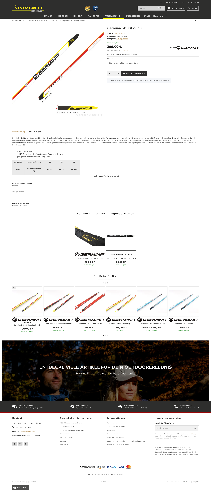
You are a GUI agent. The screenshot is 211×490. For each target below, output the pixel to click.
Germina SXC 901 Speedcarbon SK (27, 325)
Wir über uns (112, 423)
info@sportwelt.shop (27, 431)
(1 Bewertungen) (121, 33)
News (168, 2)
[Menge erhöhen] (118, 73)
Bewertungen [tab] (34, 132)
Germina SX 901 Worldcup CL (121, 324)
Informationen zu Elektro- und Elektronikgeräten (126, 441)
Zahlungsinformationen (116, 427)
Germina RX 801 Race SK (183, 324)
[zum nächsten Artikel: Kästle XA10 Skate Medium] (195, 21)
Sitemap (63, 441)
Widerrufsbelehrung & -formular (72, 430)
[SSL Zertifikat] (88, 8)
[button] (182, 2)
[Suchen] (161, 8)
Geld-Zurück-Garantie (115, 437)
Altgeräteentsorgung (68, 437)
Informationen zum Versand (118, 445)
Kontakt (175, 2)
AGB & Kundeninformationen (71, 423)
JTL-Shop (178, 482)
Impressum (64, 445)
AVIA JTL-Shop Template (190, 482)
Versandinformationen (116, 434)
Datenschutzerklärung (68, 427)
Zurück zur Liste (19, 21)
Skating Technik (122, 39)
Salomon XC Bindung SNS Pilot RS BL (121, 258)
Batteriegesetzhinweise (69, 434)
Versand (125, 50)
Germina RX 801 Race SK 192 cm (152, 324)
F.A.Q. (161, 2)
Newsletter (111, 430)
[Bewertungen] (27, 322)
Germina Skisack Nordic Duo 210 (90, 258)
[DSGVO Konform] (95, 8)
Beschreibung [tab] (18, 132)
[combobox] (153, 63)
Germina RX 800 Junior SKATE (90, 324)
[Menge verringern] (109, 73)
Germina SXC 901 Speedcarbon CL (58, 324)
